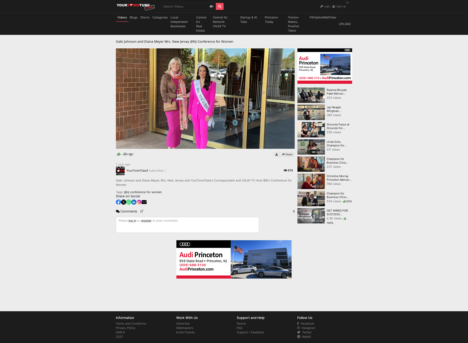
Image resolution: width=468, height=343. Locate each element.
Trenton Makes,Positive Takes (293, 24)
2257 (119, 336)
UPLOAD (345, 24)
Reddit (305, 336)
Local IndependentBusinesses (179, 22)
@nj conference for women (143, 192)
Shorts (145, 17)
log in (132, 220)
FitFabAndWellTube (323, 17)
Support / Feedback (250, 332)
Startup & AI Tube (248, 20)
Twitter (306, 332)
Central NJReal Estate (201, 24)
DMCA (120, 332)
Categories (160, 17)
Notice (241, 323)
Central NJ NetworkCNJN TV (220, 22)
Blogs (133, 17)
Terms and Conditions (131, 323)
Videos (122, 17)
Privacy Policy (125, 328)
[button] (126, 146)
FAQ (239, 328)
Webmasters (184, 328)
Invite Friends (185, 332)
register (146, 220)
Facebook (306, 323)
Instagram (307, 328)
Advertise (183, 323)
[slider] (126, 146)
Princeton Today (271, 20)
